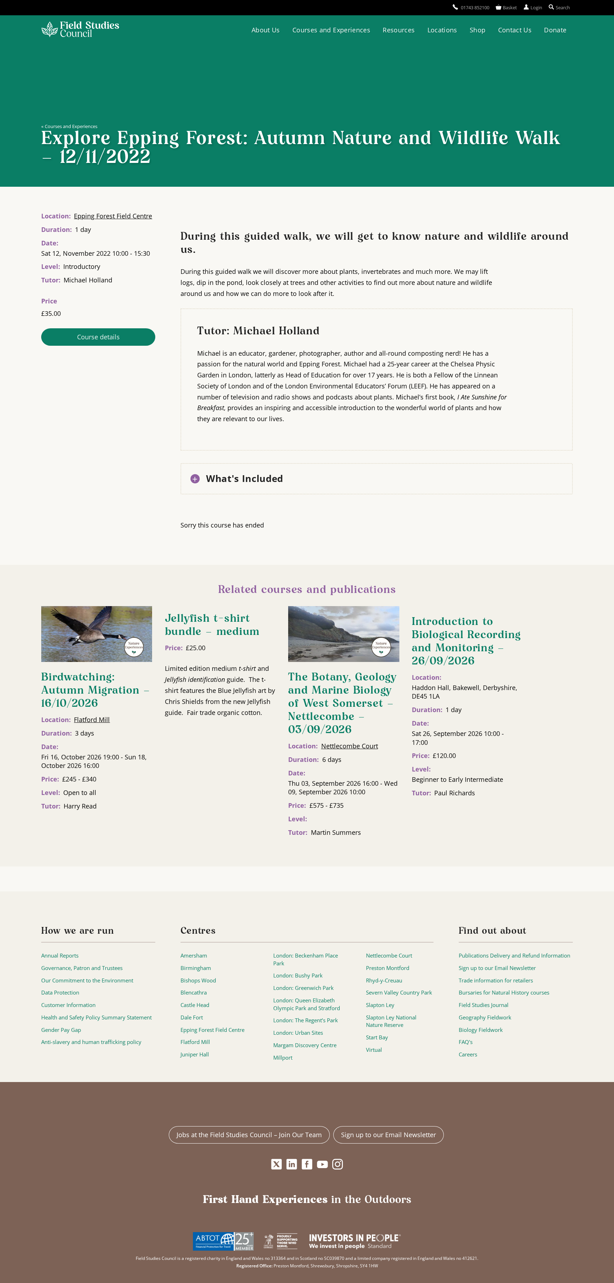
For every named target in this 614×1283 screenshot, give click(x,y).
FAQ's (466, 1042)
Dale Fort (192, 1017)
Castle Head (195, 1005)
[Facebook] (307, 1164)
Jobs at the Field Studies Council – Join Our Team (249, 1134)
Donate (555, 30)
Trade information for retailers (496, 980)
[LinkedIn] (291, 1164)
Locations (442, 30)
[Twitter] (276, 1164)
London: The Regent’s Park (305, 1020)
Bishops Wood (198, 980)
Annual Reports (60, 955)
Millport (282, 1057)
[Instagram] (337, 1164)
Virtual (374, 1050)
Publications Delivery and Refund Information (514, 955)
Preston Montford (387, 968)
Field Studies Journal (483, 1005)
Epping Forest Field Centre (113, 216)
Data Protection (60, 992)
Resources (399, 30)
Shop (477, 30)
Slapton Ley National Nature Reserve (391, 1021)
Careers (468, 1054)
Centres (198, 931)
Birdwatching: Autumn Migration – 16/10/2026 (95, 691)
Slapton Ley (380, 1005)
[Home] (80, 30)
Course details (98, 337)
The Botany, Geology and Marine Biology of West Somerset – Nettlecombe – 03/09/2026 (342, 704)
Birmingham (196, 968)
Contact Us (515, 30)
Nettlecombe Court (349, 746)
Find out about (493, 931)
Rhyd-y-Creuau (384, 980)
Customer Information (68, 1005)
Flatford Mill (92, 719)
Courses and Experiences (331, 30)
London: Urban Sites (298, 1033)
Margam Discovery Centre (304, 1045)
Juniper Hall (195, 1054)
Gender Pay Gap (61, 1030)
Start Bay (377, 1037)
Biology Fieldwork (481, 1030)
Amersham (194, 955)
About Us (266, 30)
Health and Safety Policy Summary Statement (96, 1017)
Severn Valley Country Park (399, 992)
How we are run (77, 931)
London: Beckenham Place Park (305, 959)
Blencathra (194, 992)
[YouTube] (322, 1164)
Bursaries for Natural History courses (504, 992)
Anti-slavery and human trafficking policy (91, 1042)
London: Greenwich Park (303, 988)
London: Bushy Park (298, 975)
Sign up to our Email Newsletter (497, 968)
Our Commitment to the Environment (87, 980)
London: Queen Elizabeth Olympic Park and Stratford (306, 1004)
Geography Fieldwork (485, 1017)
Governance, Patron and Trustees (82, 968)
